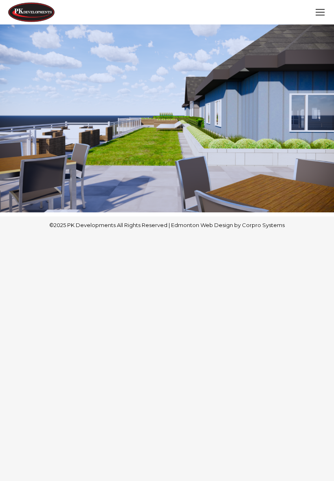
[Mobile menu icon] (320, 12)
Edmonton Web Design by (206, 225)
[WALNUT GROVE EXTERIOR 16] (167, 118)
